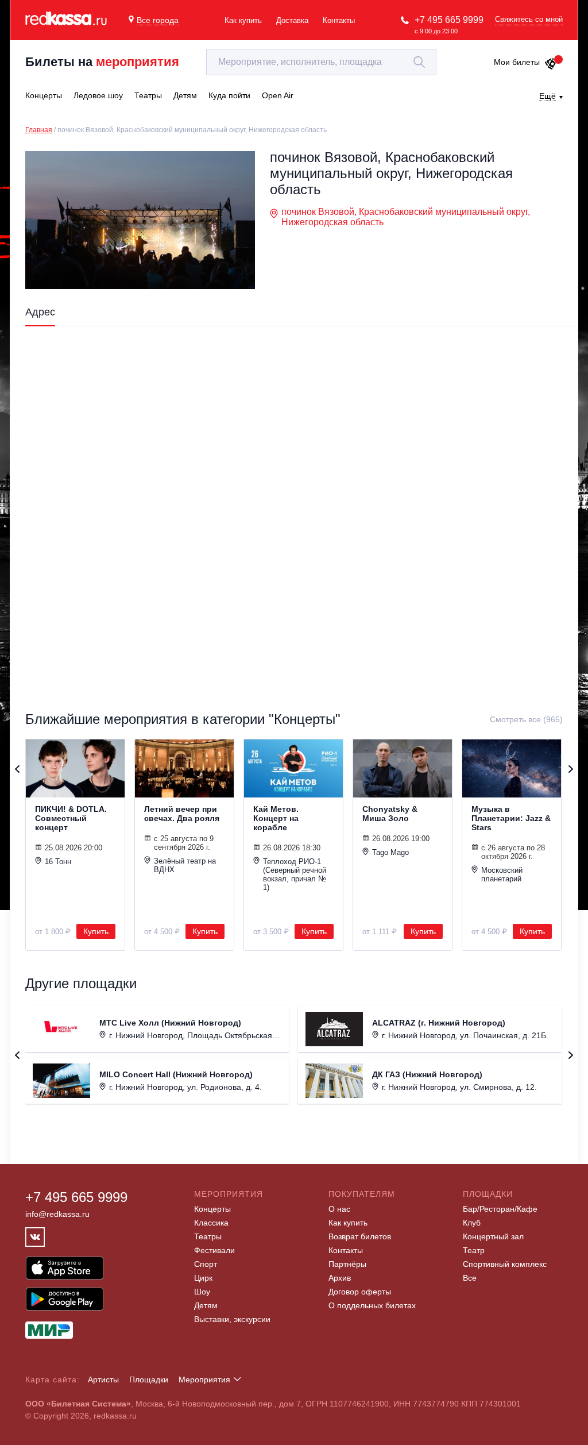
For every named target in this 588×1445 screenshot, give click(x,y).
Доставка (292, 20)
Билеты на (102, 62)
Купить (96, 931)
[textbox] (321, 62)
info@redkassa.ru (57, 1214)
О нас (339, 1208)
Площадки (148, 1379)
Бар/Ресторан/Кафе (500, 1208)
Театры (208, 1236)
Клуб (472, 1222)
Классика (211, 1222)
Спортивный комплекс (505, 1264)
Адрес (40, 312)
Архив (339, 1277)
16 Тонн (58, 861)
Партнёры (347, 1264)
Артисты (103, 1379)
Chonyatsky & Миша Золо (389, 813)
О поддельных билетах (372, 1305)
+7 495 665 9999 (449, 20)
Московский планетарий (502, 874)
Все (470, 1277)
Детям (206, 1305)
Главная (38, 130)
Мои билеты (517, 62)
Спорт (205, 1264)
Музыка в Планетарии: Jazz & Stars (511, 818)
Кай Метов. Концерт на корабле (276, 818)
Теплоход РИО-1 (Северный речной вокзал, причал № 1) (294, 874)
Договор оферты (359, 1291)
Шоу (202, 1291)
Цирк (203, 1277)
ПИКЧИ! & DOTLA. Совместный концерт (71, 818)
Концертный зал (493, 1236)
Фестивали (214, 1250)
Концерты (212, 1208)
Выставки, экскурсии (232, 1319)
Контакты (339, 20)
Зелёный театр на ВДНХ (185, 865)
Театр (474, 1250)
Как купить (243, 20)
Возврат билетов (359, 1236)
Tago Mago (390, 852)
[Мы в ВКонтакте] (35, 1237)
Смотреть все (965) (526, 719)
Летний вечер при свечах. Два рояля (181, 813)
